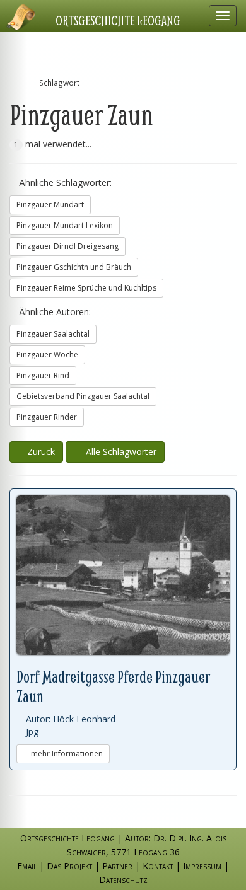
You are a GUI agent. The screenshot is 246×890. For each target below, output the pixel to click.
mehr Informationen (66, 753)
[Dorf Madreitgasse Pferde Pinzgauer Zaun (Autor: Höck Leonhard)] (123, 575)
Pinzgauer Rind (42, 375)
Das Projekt (69, 866)
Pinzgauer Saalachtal (53, 333)
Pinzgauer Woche (47, 354)
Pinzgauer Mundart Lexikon (64, 225)
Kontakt (158, 866)
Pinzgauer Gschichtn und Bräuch (73, 267)
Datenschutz (123, 880)
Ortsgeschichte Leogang (118, 20)
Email (27, 866)
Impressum (202, 866)
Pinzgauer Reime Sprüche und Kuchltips (86, 287)
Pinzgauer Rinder (46, 417)
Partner (117, 866)
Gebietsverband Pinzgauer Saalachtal (82, 396)
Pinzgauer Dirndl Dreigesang (67, 246)
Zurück (40, 452)
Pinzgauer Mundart (50, 204)
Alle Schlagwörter (118, 452)
